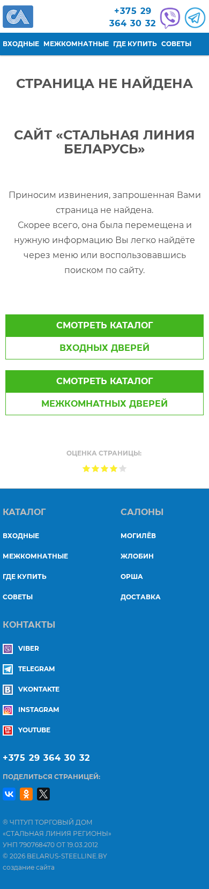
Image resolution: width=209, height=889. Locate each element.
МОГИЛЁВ (138, 536)
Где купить (135, 44)
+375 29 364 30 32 (46, 758)
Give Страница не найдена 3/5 (104, 468)
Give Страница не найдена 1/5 (86, 468)
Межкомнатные (76, 44)
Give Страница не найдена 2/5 (95, 468)
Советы (176, 44)
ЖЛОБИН (137, 556)
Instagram (38, 710)
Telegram (36, 669)
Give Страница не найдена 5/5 (123, 468)
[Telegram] (193, 17)
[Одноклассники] (26, 794)
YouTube (34, 730)
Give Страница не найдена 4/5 (113, 468)
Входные (21, 44)
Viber (28, 648)
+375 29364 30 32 (132, 17)
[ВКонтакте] (9, 794)
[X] (43, 794)
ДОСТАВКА (141, 597)
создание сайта (29, 867)
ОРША (132, 576)
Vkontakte (38, 689)
